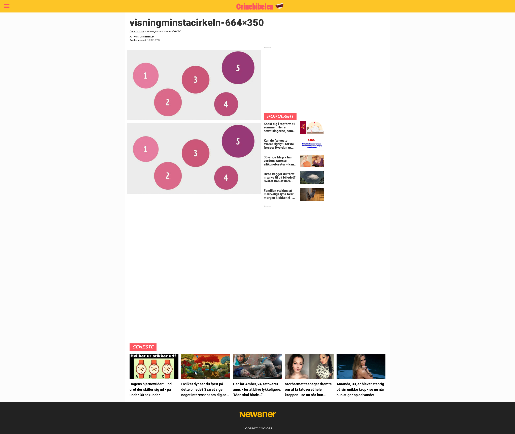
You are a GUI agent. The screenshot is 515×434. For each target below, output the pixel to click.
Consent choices (257, 428)
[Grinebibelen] (256, 6)
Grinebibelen (137, 31)
